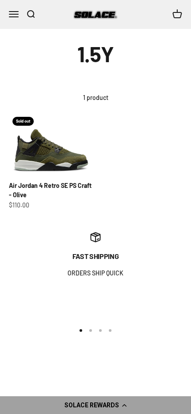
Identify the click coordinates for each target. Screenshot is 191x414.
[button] (95, 405)
